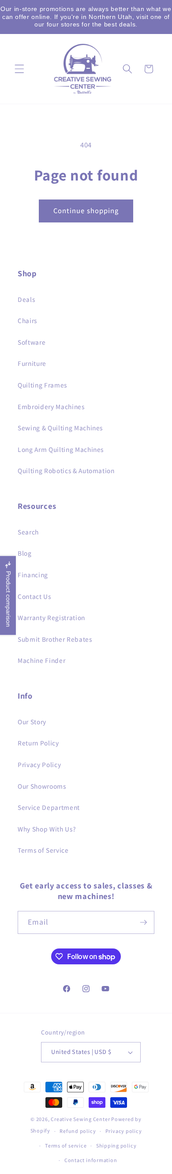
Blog (25, 553)
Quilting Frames (42, 384)
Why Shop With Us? (47, 828)
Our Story (32, 721)
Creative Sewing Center (80, 1119)
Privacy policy (123, 1131)
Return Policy (38, 742)
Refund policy (78, 1131)
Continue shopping (86, 210)
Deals (26, 299)
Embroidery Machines (51, 406)
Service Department (49, 807)
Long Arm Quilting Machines (61, 449)
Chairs (27, 320)
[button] (19, 68)
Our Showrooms (42, 786)
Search (28, 531)
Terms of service (65, 1145)
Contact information (90, 1160)
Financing (33, 574)
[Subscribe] (143, 922)
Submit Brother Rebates (55, 639)
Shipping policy (116, 1145)
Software (31, 342)
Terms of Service (43, 850)
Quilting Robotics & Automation (66, 470)
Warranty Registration (51, 617)
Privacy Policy (39, 764)
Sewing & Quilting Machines (60, 427)
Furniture (32, 363)
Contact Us (34, 596)
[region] (86, 17)
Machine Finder (41, 660)
